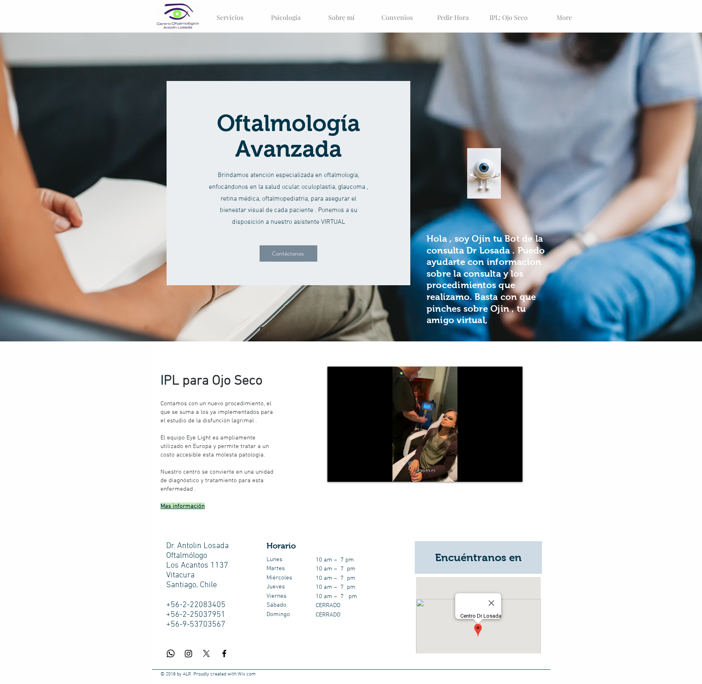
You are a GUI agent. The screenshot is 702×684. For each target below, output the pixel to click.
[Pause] (338, 470)
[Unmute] (352, 470)
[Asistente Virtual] (484, 173)
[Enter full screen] (511, 470)
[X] (206, 653)
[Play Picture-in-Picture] (497, 470)
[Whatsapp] (171, 653)
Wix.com (247, 674)
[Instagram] (188, 653)
